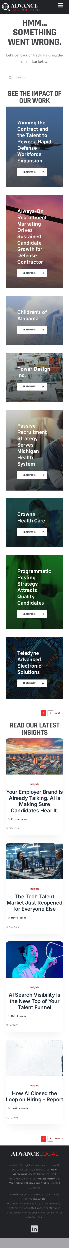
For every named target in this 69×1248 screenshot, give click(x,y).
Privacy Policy (46, 1178)
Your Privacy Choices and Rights (29, 1183)
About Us (39, 1199)
